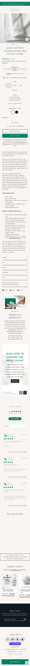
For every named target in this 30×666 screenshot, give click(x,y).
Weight (4, 267)
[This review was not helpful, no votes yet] (24, 452)
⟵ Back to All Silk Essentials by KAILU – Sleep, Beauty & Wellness (15, 557)
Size (15, 81)
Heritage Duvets (15, 647)
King (21, 85)
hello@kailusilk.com (15, 237)
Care (3, 277)
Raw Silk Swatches (12, 651)
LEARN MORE (15, 337)
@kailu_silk (17, 570)
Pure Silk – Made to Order (14, 103)
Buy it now (15, 136)
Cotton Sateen (14, 98)
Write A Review (15, 418)
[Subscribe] (24, 619)
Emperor (14, 90)
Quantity (4, 117)
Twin (8, 85)
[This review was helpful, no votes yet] (22, 452)
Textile (15, 95)
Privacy (21, 651)
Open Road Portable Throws (11, 649)
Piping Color (15, 108)
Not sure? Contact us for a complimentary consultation (10, 283)
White (12, 112)
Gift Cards (23, 649)
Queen (15, 85)
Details (4, 257)
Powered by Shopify (18, 654)
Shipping (8, 73)
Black (16, 112)
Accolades (5, 272)
